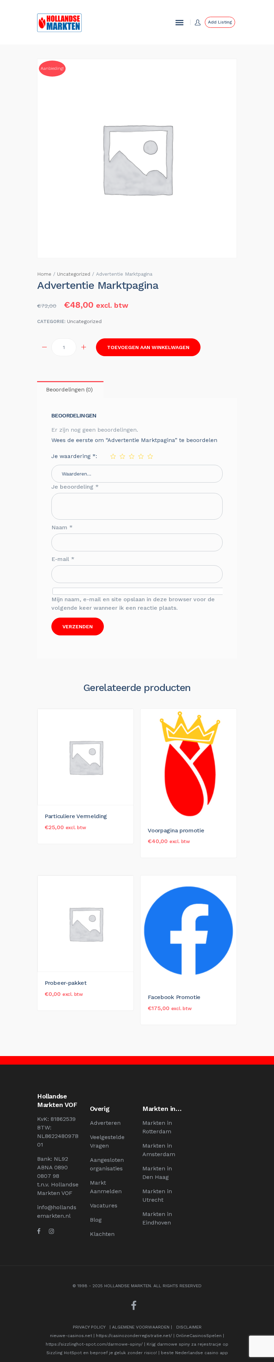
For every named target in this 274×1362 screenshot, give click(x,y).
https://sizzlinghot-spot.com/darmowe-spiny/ (94, 1344)
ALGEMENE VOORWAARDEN (140, 1327)
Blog (96, 1219)
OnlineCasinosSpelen (199, 1335)
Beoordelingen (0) (69, 389)
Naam (62, 527)
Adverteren (105, 1122)
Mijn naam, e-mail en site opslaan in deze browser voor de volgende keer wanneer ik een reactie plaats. (133, 603)
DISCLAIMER (189, 1327)
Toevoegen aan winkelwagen (148, 347)
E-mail (63, 559)
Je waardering (73, 456)
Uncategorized (73, 274)
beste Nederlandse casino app (194, 1352)
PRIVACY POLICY (89, 1327)
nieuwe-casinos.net (71, 1335)
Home (44, 274)
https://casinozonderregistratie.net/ (134, 1335)
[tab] (69, 389)
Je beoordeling (75, 486)
